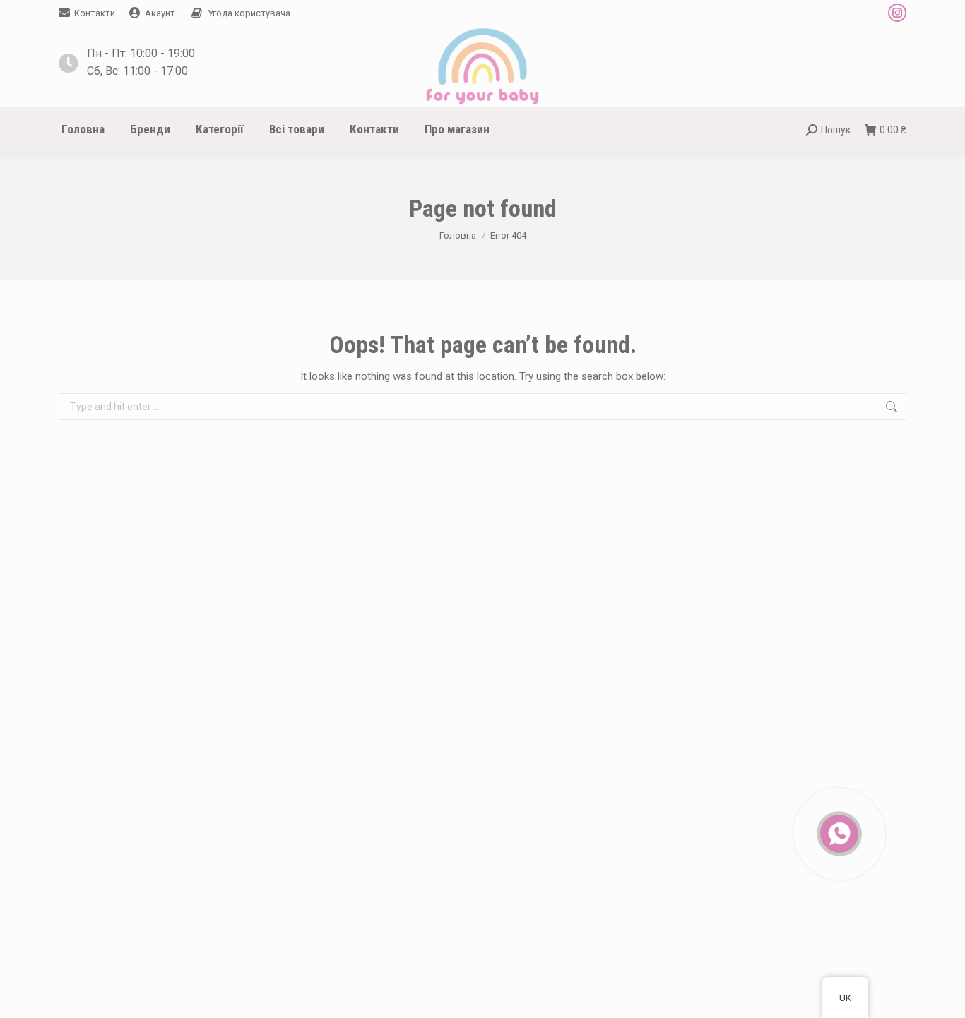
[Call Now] (838, 832)
